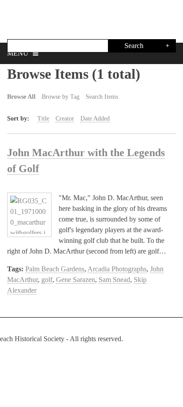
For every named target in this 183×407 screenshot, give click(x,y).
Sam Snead (114, 279)
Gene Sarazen (75, 279)
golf (46, 279)
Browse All (21, 96)
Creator (65, 118)
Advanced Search (167, 45)
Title (43, 118)
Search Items (102, 96)
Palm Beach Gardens (54, 269)
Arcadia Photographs (117, 269)
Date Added (95, 118)
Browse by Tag (61, 96)
